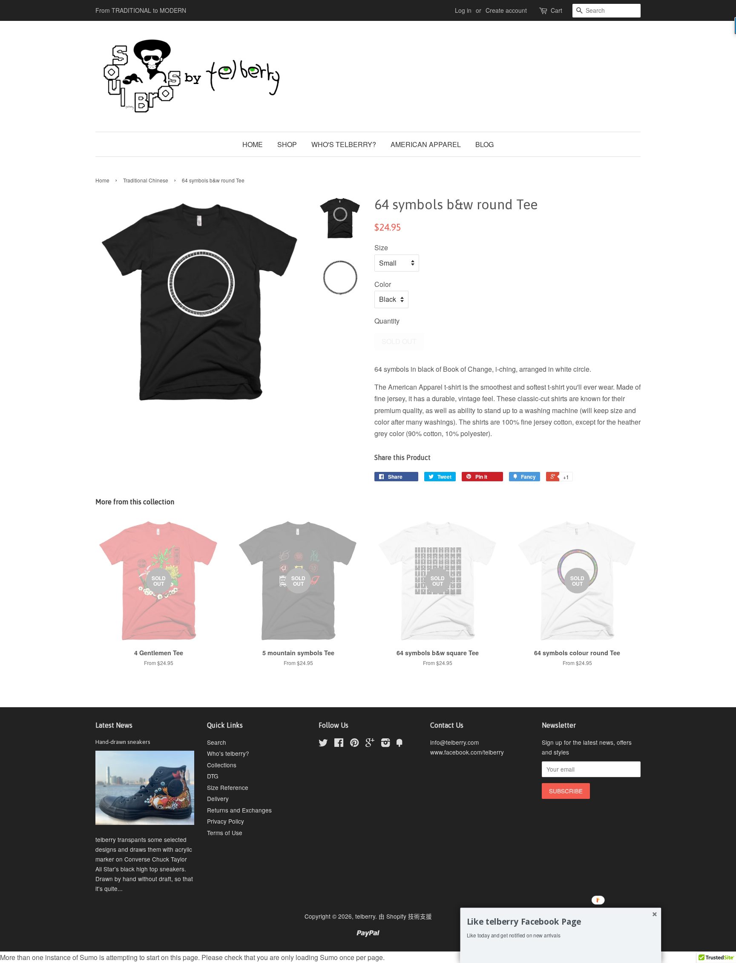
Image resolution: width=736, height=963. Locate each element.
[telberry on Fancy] (399, 744)
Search (216, 742)
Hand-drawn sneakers (122, 741)
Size (381, 247)
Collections (221, 765)
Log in (463, 10)
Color (382, 284)
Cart (556, 10)
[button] (561, 921)
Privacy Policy (225, 821)
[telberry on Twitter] (323, 744)
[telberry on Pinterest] (354, 744)
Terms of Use (224, 832)
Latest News (113, 725)
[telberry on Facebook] (339, 744)
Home (252, 144)
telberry (365, 916)
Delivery (218, 798)
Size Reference (227, 787)
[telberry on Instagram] (385, 744)
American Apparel (426, 144)
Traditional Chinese (145, 180)
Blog (484, 144)
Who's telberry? (343, 144)
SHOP (287, 144)
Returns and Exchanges (239, 810)
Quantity (387, 321)
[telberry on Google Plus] (370, 744)
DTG (212, 776)
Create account (506, 10)
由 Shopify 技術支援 (405, 916)
